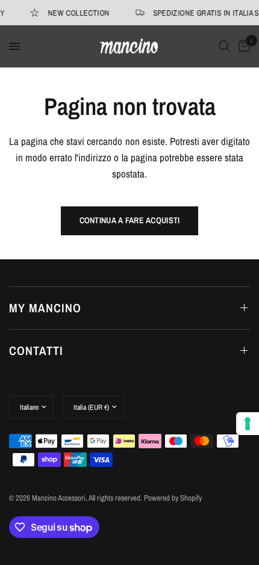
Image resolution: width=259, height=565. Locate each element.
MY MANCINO (45, 308)
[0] (242, 46)
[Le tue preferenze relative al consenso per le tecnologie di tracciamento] (247, 423)
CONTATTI (36, 350)
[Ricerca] (224, 46)
